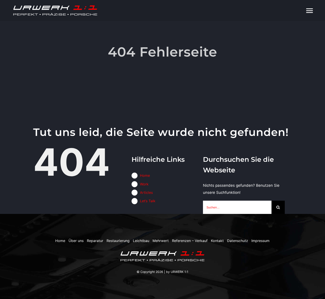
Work (144, 184)
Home (145, 175)
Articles (146, 192)
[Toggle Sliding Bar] (298, 10)
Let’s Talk (147, 201)
